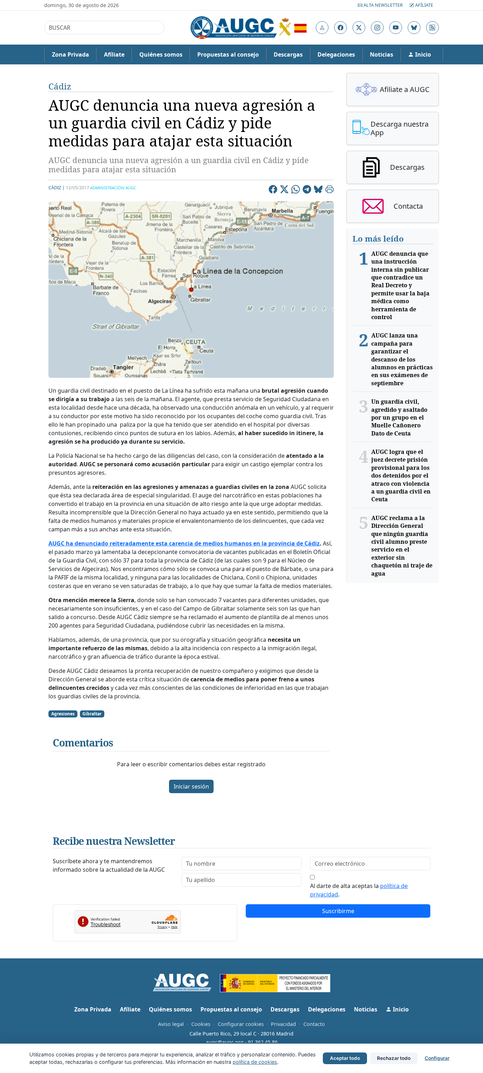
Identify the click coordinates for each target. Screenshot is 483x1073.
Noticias (381, 54)
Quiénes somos (160, 54)
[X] (284, 190)
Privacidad (283, 1024)
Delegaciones (336, 54)
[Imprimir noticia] (329, 190)
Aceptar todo (345, 1058)
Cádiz (59, 86)
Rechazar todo (394, 1058)
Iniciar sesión (191, 786)
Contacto (314, 1024)
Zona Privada (70, 54)
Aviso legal (171, 1024)
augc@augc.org (225, 1042)
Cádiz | (56, 187)
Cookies (200, 1024)
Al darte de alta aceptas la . (359, 890)
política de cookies (255, 1062)
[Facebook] (273, 190)
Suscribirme (338, 911)
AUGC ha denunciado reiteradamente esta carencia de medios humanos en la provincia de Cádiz (184, 543)
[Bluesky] (318, 190)
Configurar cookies (241, 1024)
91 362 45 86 (263, 1042)
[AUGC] (186, 982)
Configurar (437, 1058)
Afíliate (423, 5)
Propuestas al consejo (228, 54)
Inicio (422, 54)
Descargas (288, 54)
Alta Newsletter (383, 5)
